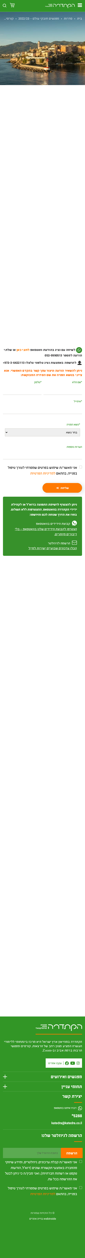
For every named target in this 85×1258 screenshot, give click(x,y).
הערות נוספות (74, 447)
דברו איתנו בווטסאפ (65, 1108)
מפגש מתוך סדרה (34, 111)
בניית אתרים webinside (42, 1219)
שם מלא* (77, 382)
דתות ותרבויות (53, 111)
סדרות (68, 18)
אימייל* (78, 401)
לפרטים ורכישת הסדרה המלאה (42, 840)
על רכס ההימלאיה (66, 942)
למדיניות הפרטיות (42, 473)
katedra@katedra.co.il (66, 1123)
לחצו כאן (66, 355)
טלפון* (38, 382)
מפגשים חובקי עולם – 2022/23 (38, 18)
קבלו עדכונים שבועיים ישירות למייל (52, 548)
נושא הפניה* (73, 424)
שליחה (64, 488)
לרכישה (42, 133)
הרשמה (71, 1153)
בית (79, 18)
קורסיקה (8, 18)
